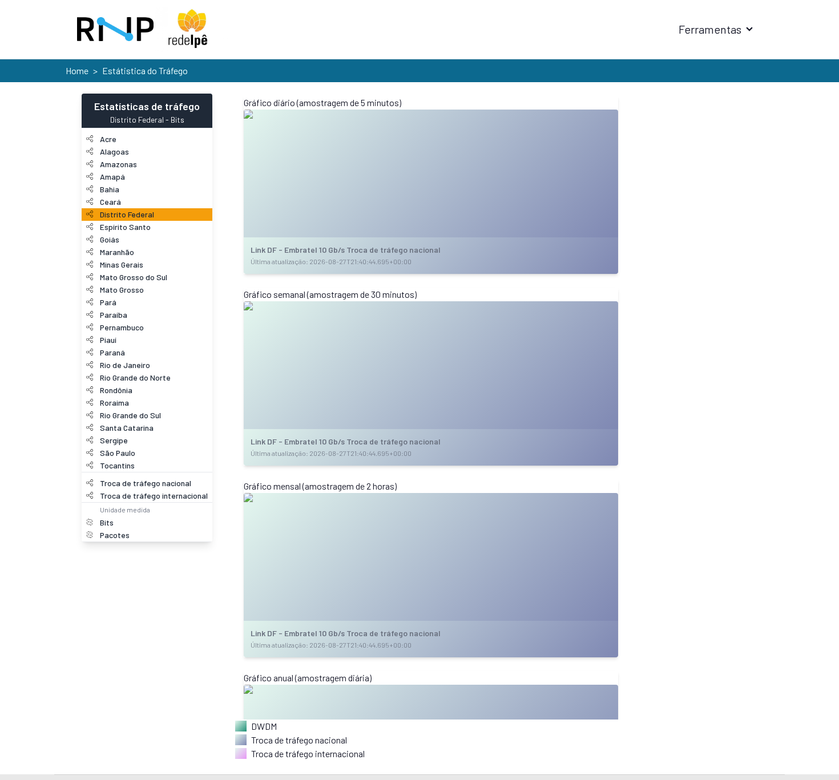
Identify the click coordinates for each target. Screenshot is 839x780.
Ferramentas (710, 29)
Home (77, 70)
